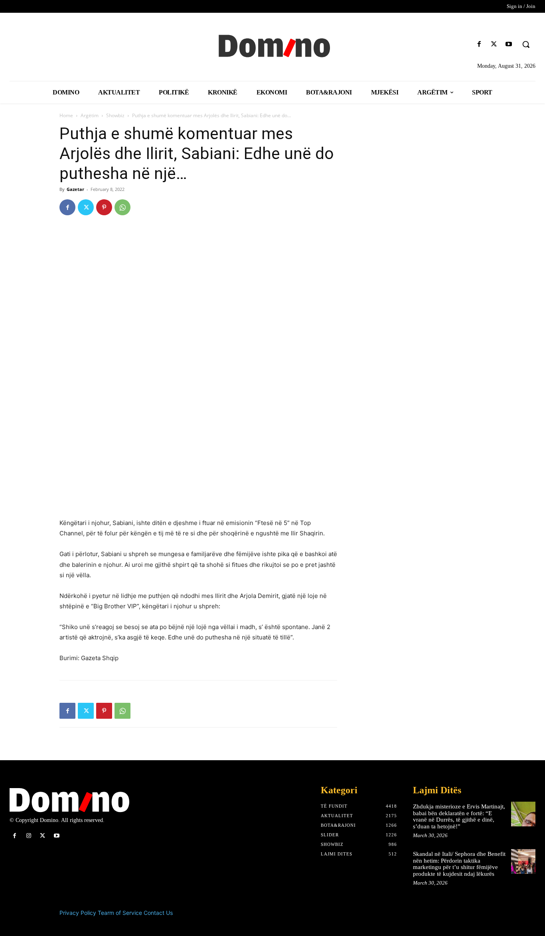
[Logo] (272, 45)
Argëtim (90, 115)
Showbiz (115, 115)
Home (66, 115)
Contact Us (158, 912)
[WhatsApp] (122, 207)
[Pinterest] (104, 207)
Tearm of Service (120, 912)
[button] (525, 44)
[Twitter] (494, 44)
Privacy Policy (77, 912)
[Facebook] (479, 44)
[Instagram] (29, 836)
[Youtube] (509, 44)
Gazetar (75, 189)
